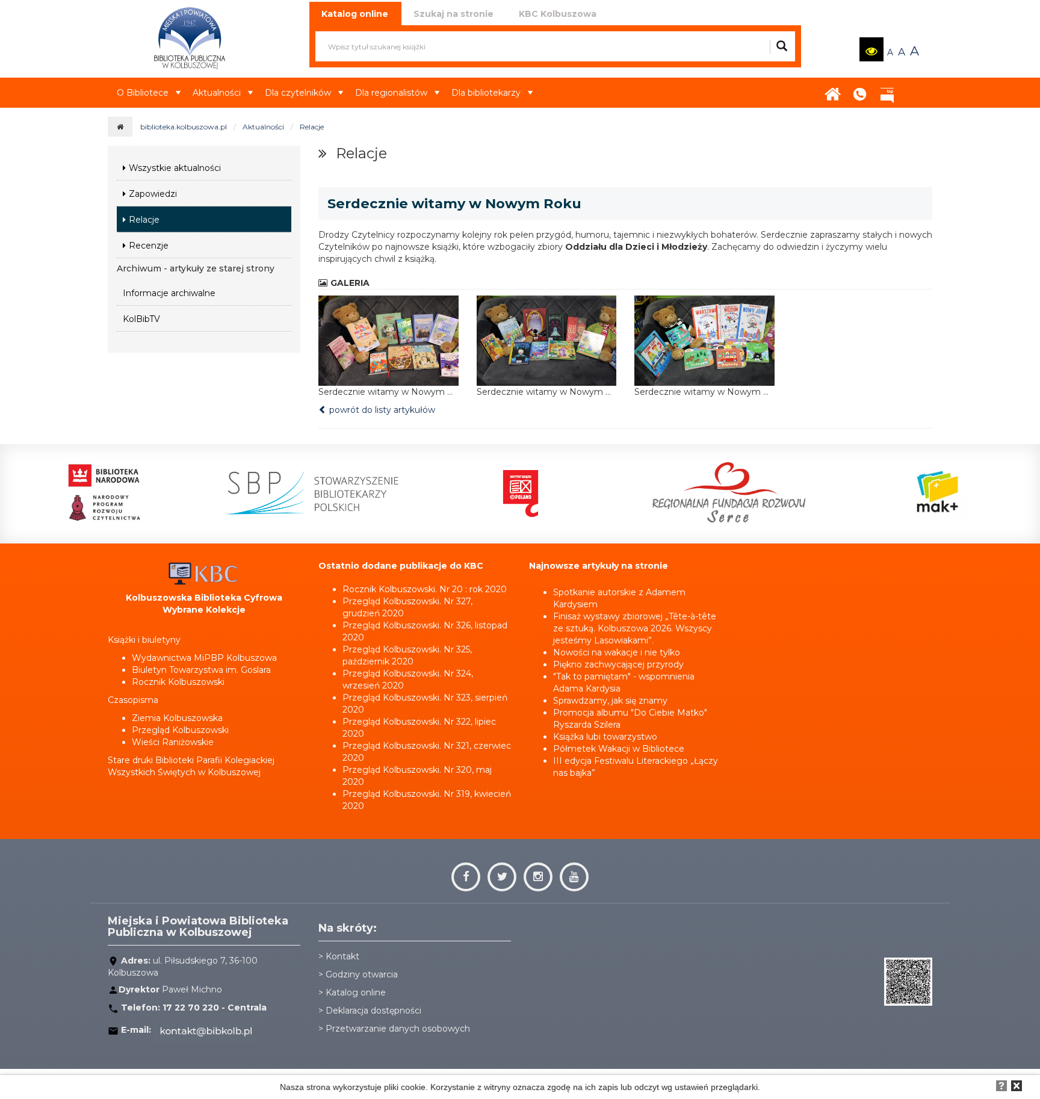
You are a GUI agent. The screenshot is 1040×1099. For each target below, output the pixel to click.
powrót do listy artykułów (381, 409)
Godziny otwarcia (362, 974)
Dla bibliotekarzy (486, 92)
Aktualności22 (911, 84)
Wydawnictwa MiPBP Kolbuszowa (204, 657)
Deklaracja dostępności (373, 1010)
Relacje (312, 126)
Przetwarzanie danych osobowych (398, 1028)
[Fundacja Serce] (728, 492)
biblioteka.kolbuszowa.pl (183, 126)
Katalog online (356, 992)
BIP (887, 90)
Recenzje (149, 245)
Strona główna (833, 90)
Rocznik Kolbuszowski (178, 681)
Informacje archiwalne (169, 293)
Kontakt (860, 90)
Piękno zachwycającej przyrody (618, 664)
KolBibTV (141, 319)
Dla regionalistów (391, 92)
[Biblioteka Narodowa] (104, 492)
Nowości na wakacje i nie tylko (616, 652)
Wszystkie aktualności (175, 168)
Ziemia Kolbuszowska (177, 718)
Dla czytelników (298, 92)
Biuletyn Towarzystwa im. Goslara (201, 669)
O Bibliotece (143, 92)
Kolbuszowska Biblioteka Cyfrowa (204, 597)
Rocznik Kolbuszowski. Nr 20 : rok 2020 (424, 589)
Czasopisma (133, 700)
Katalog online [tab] (354, 13)
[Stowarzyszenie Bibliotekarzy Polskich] (312, 492)
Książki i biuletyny (144, 639)
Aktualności (217, 92)
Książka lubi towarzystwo (605, 736)
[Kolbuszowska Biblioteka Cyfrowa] (204, 573)
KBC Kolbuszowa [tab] (557, 13)
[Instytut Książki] (520, 492)
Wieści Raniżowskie (173, 742)
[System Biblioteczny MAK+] (937, 492)
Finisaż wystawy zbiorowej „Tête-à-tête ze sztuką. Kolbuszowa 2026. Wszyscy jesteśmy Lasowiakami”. (634, 628)
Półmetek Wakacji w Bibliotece (618, 748)
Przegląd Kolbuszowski (180, 730)
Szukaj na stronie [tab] (453, 13)
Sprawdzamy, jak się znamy (610, 700)
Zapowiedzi (153, 193)
